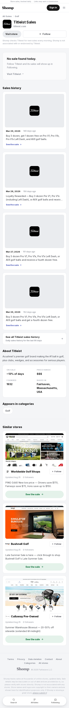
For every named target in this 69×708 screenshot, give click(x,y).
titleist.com (19, 26)
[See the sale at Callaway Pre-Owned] (34, 611)
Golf (17, 16)
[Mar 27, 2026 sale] (34, 241)
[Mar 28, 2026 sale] (34, 180)
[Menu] (64, 7)
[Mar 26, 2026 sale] (34, 301)
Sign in (53, 7)
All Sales (7, 16)
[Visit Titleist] (7, 24)
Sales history (12, 88)
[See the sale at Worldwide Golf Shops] (34, 466)
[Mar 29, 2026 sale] (34, 120)
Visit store (11, 34)
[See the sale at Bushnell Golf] (34, 538)
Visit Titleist (14, 74)
